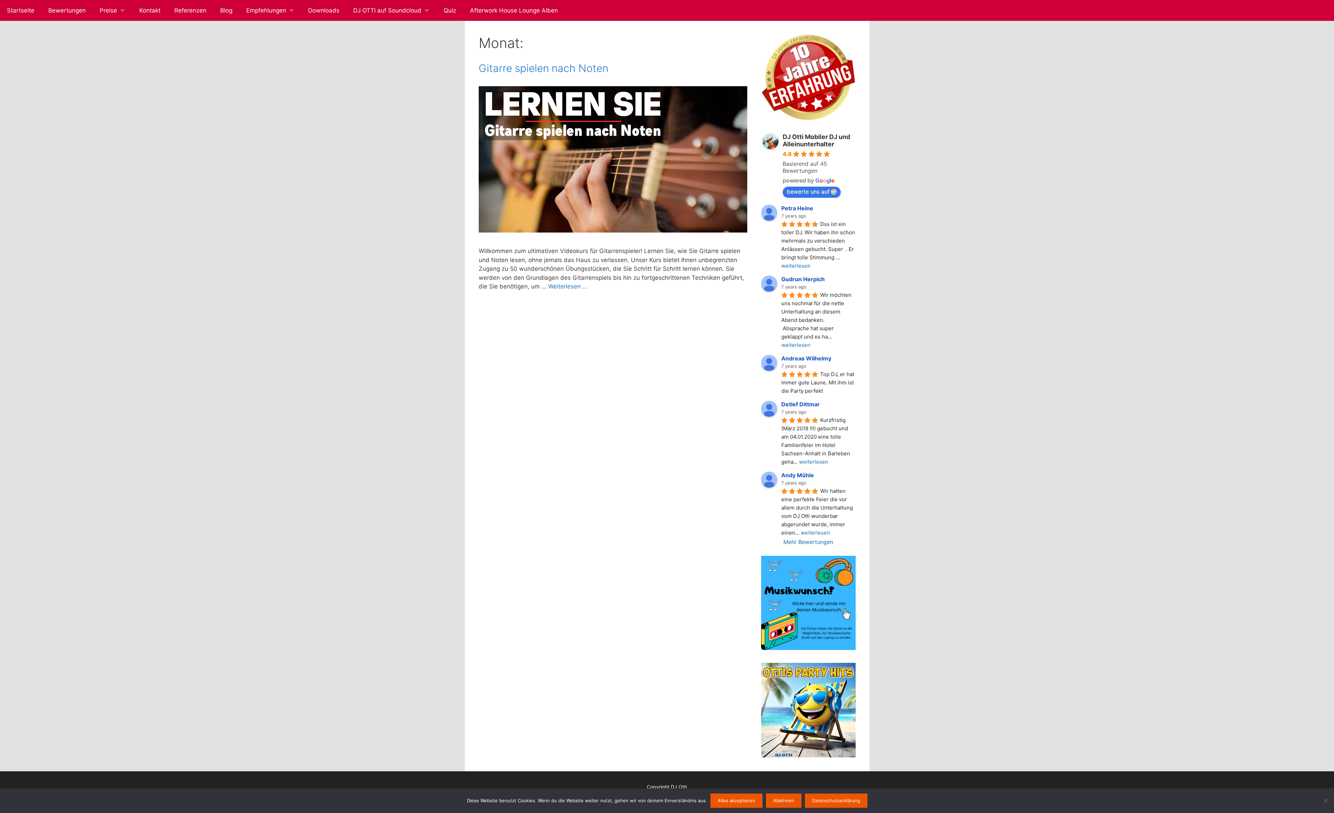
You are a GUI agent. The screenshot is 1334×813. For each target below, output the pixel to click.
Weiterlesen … (567, 286)
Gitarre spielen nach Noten (543, 68)
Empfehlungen (266, 10)
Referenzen (190, 10)
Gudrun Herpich (803, 279)
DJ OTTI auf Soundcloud (387, 10)
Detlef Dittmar (800, 404)
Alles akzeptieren (736, 800)
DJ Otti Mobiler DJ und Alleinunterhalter (816, 140)
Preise (108, 10)
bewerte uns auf (808, 191)
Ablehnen (783, 800)
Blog (226, 10)
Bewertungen (67, 10)
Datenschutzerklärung (836, 800)
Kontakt (149, 10)
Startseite (20, 10)
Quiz (450, 10)
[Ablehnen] (1325, 800)
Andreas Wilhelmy (806, 358)
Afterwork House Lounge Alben (514, 10)
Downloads (323, 10)
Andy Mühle (797, 475)
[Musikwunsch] (808, 647)
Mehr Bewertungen (808, 541)
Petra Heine (797, 208)
